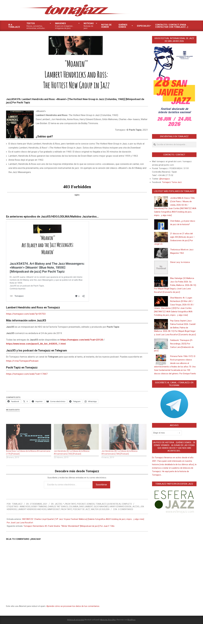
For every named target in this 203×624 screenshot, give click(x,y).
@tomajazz (164, 179)
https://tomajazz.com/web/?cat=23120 (81, 339)
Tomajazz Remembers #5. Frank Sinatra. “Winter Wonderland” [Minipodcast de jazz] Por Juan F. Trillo (68, 526)
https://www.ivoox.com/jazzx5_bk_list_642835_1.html (36, 343)
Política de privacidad (75, 619)
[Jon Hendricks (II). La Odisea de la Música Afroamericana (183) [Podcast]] (76, 437)
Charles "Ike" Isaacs (58, 506)
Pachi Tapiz (66, 509)
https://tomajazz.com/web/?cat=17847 (27, 373)
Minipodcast (54, 509)
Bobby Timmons (39, 506)
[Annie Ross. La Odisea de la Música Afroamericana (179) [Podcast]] (28, 437)
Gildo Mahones (101, 506)
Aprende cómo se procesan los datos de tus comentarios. (73, 606)
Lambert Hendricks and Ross (32, 509)
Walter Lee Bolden (100, 509)
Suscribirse (101, 484)
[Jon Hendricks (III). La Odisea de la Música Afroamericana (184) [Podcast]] (124, 437)
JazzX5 (58, 504)
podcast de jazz (81, 509)
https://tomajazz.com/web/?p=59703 (26, 313)
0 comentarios (125, 509)
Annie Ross (25, 506)
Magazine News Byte (108, 619)
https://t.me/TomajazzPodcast (22, 360)
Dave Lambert (86, 506)
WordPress (131, 619)
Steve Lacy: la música (180, 262)
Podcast (81, 504)
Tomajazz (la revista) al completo (114, 504)
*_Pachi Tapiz (69, 504)
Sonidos (91, 504)
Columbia (73, 506)
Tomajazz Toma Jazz (172, 182)
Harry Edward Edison (120, 506)
